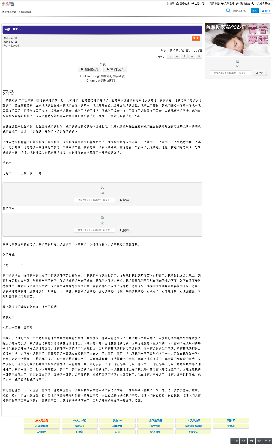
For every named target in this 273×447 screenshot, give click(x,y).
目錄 (243, 441)
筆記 (259, 441)
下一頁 (268, 441)
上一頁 (235, 441)
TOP (252, 441)
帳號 (267, 11)
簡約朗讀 (116, 69)
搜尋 (126, 199)
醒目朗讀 (91, 69)
